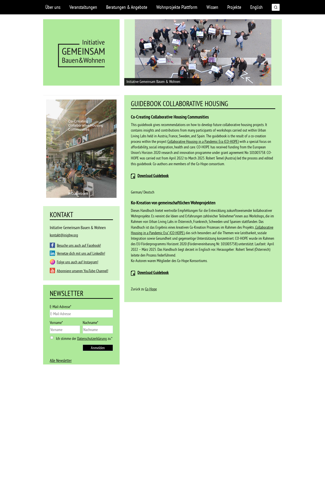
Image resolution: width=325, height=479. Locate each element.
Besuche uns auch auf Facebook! (79, 245)
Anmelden (98, 347)
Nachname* (90, 322)
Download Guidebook (153, 272)
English (256, 7)
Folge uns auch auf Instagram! (77, 261)
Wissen (212, 7)
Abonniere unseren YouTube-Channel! (82, 270)
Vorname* (56, 322)
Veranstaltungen (83, 7)
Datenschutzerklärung (92, 338)
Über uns (52, 7)
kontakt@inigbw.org (64, 235)
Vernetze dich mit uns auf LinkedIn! (81, 253)
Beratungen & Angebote (126, 7)
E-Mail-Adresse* (60, 306)
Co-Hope (151, 288)
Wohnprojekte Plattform (176, 7)
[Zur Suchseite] (276, 7)
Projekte (234, 7)
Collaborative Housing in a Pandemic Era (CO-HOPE (202, 141)
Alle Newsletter (61, 360)
